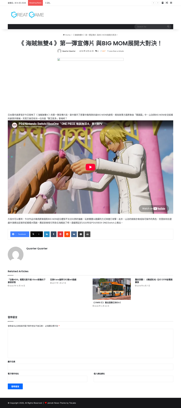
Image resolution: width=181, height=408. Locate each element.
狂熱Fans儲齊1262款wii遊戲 (63, 279)
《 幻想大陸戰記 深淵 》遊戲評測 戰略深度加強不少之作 (67, 3)
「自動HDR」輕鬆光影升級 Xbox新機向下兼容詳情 (27, 281)
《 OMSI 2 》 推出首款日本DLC (107, 302)
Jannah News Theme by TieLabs (61, 403)
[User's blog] (26, 14)
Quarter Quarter (69, 51)
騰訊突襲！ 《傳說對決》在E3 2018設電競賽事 (154, 281)
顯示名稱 (11, 361)
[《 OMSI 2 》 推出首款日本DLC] (112, 289)
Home (67, 35)
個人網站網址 (99, 373)
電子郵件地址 (13, 373)
